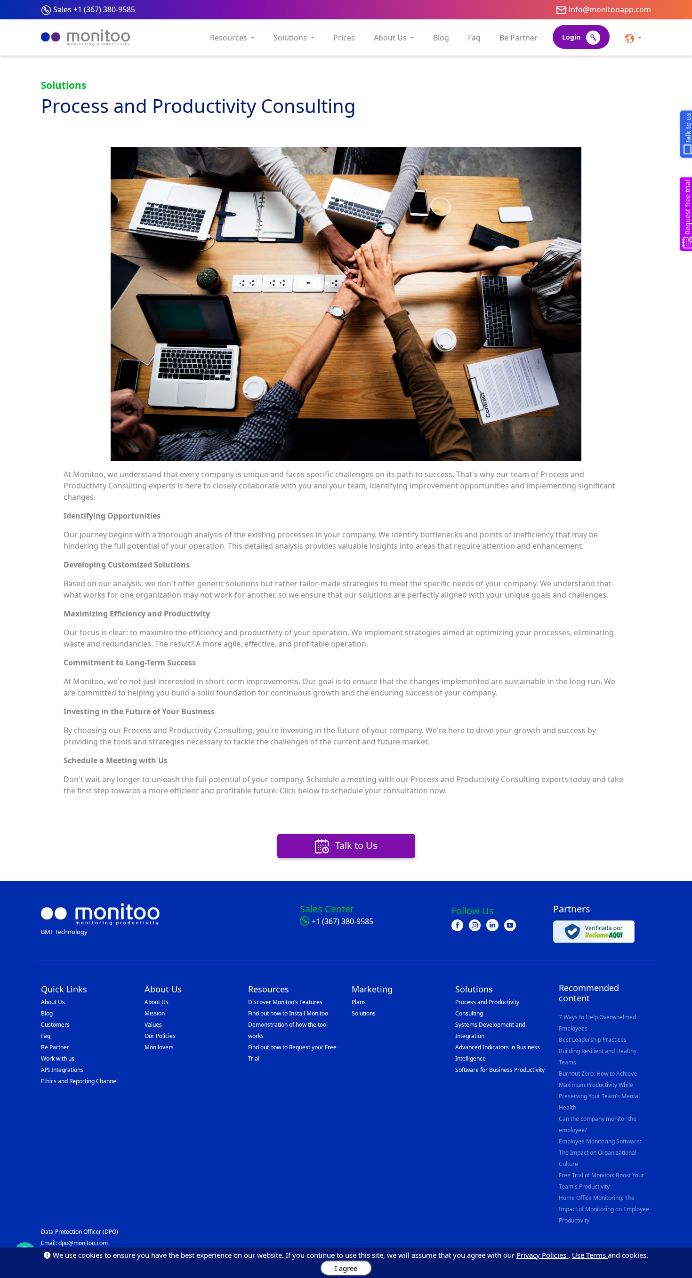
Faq (474, 37)
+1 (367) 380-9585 (342, 921)
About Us (53, 1002)
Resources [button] (229, 37)
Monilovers (159, 1047)
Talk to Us (355, 845)
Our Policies (160, 1036)
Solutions (364, 1013)
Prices (344, 37)
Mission (155, 1013)
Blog (441, 37)
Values (153, 1025)
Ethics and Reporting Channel (79, 1081)
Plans (359, 1002)
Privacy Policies (542, 1255)
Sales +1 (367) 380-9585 (94, 9)
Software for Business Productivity (500, 1070)
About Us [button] (391, 37)
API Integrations (62, 1070)
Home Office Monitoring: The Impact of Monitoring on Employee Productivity (604, 1209)
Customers (55, 1025)
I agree (346, 1268)
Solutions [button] (291, 37)
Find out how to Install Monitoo (288, 1013)
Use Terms (590, 1255)
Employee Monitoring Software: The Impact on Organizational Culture (600, 1152)
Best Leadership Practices (593, 1040)
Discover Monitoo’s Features (285, 1002)
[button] (633, 37)
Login (572, 36)
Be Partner (518, 37)
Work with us (57, 1058)
